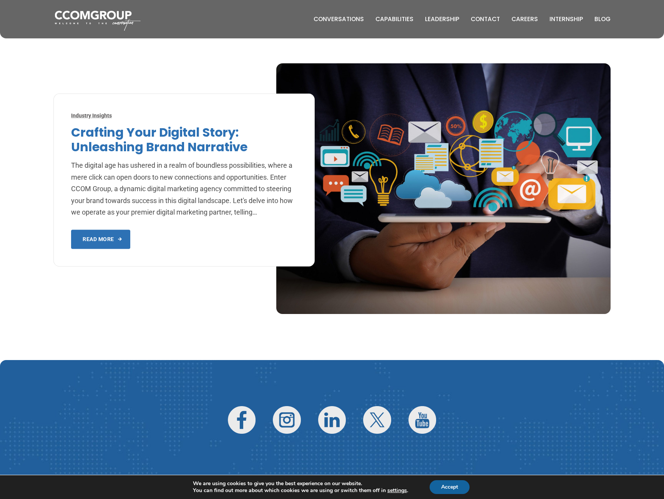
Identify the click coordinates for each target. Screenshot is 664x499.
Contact (485, 19)
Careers (524, 19)
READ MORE (98, 239)
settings (397, 490)
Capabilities (394, 19)
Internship (566, 19)
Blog (602, 19)
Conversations (339, 19)
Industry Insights (91, 115)
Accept (449, 487)
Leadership (442, 19)
